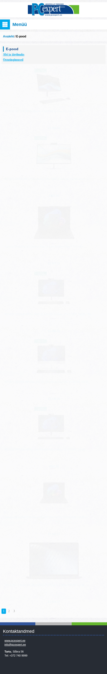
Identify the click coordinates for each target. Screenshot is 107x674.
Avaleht (8, 36)
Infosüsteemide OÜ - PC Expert (53, 9)
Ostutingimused (13, 59)
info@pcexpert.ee (15, 644)
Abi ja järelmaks (13, 54)
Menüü (19, 24)
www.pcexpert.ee (14, 640)
